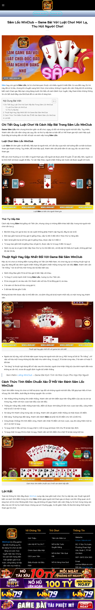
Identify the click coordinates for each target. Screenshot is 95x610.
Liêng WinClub (24, 375)
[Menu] (3, 5)
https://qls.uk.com (83, 540)
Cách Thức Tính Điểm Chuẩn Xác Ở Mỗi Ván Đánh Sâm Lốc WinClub (30, 115)
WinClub (33, 496)
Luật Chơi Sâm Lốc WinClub (17, 107)
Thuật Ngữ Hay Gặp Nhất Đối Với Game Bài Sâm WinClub (26, 112)
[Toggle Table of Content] (52, 101)
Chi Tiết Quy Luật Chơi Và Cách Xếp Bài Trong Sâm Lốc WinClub (28, 105)
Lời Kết (7, 118)
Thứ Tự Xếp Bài (13, 110)
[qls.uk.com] (47, 5)
